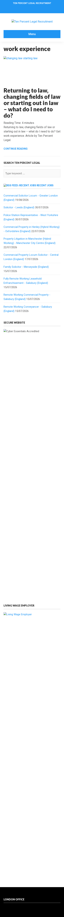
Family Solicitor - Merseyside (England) (26, 266)
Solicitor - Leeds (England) (19, 207)
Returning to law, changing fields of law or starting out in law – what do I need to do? (32, 103)
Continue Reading (16, 148)
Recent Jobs (45, 185)
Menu (32, 34)
